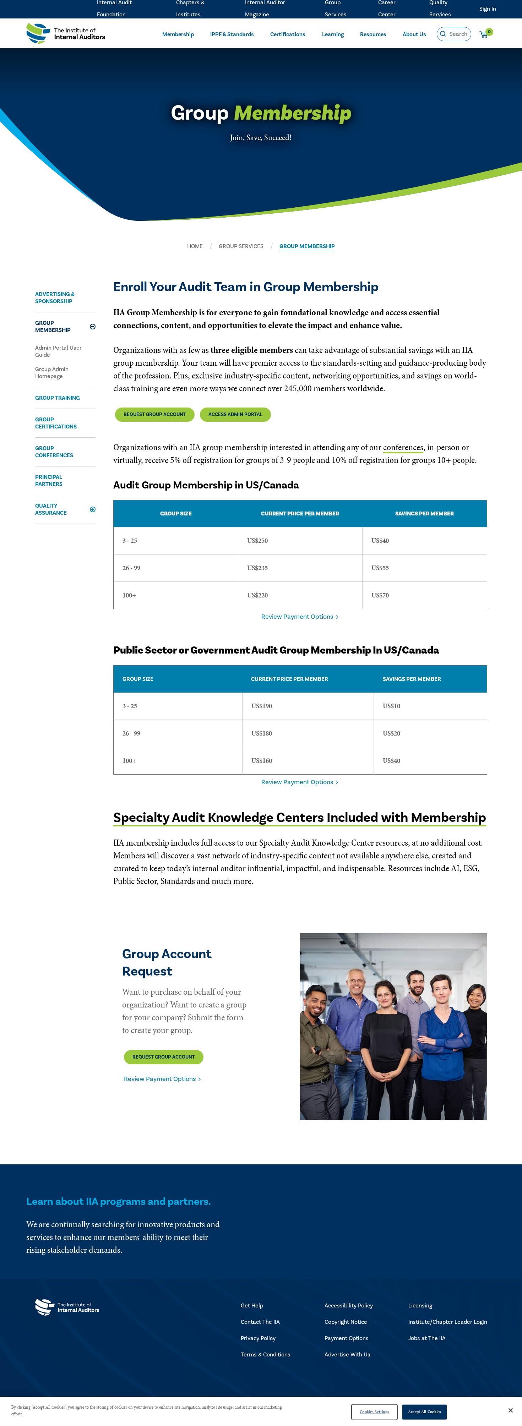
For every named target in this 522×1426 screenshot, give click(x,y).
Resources (373, 34)
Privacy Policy (258, 1338)
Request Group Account (155, 414)
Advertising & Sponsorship (55, 298)
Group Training (57, 397)
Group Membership (53, 326)
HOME (195, 246)
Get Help (252, 1305)
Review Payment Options (297, 617)
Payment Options (347, 1338)
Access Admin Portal (235, 414)
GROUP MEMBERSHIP (307, 246)
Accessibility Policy (349, 1305)
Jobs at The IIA (427, 1338)
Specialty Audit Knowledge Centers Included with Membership (299, 817)
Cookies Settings (374, 1412)
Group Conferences (54, 452)
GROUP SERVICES (241, 246)
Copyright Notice (346, 1322)
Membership (178, 34)
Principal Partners (48, 481)
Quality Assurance (51, 509)
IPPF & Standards (232, 34)
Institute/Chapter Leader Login (447, 1322)
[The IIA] (65, 35)
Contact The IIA (260, 1322)
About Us (414, 34)
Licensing (420, 1305)
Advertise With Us (347, 1354)
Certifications (287, 34)
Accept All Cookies (424, 1412)
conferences (403, 447)
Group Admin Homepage (52, 373)
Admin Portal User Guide (58, 351)
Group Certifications (56, 423)
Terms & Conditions (265, 1354)
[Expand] (93, 326)
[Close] (510, 1410)
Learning (333, 34)
